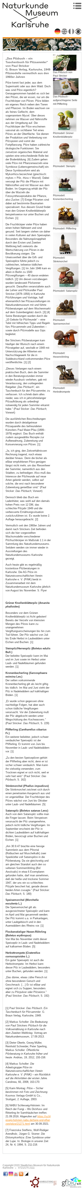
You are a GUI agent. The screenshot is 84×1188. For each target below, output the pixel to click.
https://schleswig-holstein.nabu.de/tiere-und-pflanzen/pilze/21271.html (28, 1120)
